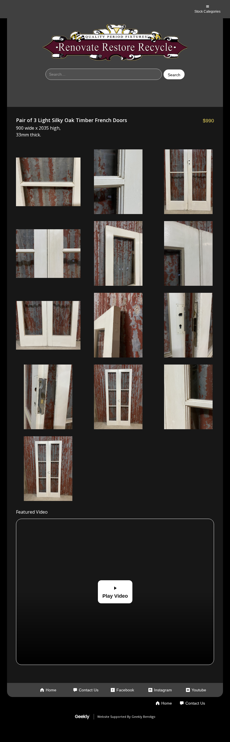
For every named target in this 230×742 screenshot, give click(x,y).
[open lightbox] (48, 181)
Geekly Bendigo (143, 716)
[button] (207, 9)
